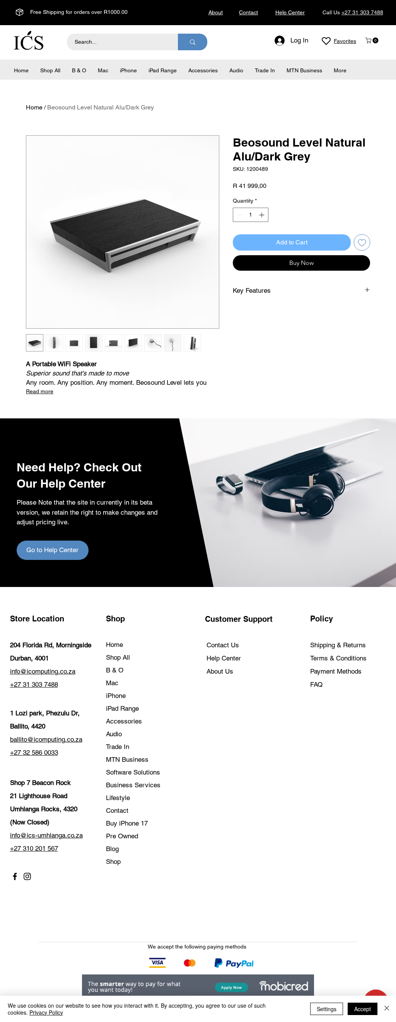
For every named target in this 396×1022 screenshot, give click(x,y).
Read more (39, 391)
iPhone (116, 696)
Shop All (118, 657)
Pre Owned (122, 836)
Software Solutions (133, 772)
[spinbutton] (251, 215)
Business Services (133, 785)
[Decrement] (239, 215)
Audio (114, 734)
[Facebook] (15, 876)
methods (235, 947)
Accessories (124, 721)
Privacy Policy (46, 1012)
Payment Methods (337, 671)
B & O (114, 670)
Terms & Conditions (338, 658)
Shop (113, 861)
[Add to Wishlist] (362, 242)
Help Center (224, 658)
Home (34, 107)
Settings (326, 1009)
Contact (117, 810)
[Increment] (262, 215)
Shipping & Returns (338, 645)
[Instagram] (27, 876)
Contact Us (223, 645)
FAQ (316, 684)
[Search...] (192, 42)
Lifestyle (118, 798)
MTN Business (127, 759)
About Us (220, 671)
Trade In (117, 747)
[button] (372, 40)
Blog (112, 849)
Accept (362, 1009)
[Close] (386, 1009)
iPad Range (122, 708)
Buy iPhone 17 (127, 823)
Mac (112, 683)
